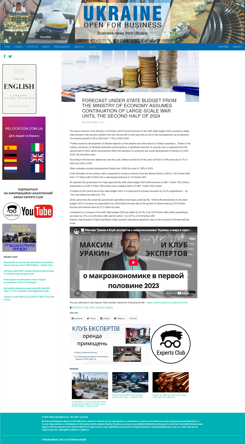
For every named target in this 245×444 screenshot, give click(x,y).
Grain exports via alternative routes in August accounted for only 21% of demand (25, 281)
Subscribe (223, 47)
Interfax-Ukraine (77, 440)
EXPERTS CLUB (80, 307)
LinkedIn (106, 318)
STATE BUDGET (96, 307)
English (237, 47)
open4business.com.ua (54, 440)
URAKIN (109, 307)
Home (7, 47)
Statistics (32, 47)
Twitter (92, 318)
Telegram (120, 318)
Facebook (78, 318)
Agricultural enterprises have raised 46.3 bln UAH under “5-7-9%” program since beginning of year (27, 289)
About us (79, 47)
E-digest (18, 47)
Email (134, 318)
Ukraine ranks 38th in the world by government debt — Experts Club (127, 395)
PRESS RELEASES (62, 47)
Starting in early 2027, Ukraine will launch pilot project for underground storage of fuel (29, 272)
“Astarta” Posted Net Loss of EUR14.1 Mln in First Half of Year (29, 298)
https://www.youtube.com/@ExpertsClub (167, 302)
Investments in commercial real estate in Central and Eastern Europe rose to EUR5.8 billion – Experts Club (89, 403)
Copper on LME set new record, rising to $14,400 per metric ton (170, 395)
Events (46, 47)
